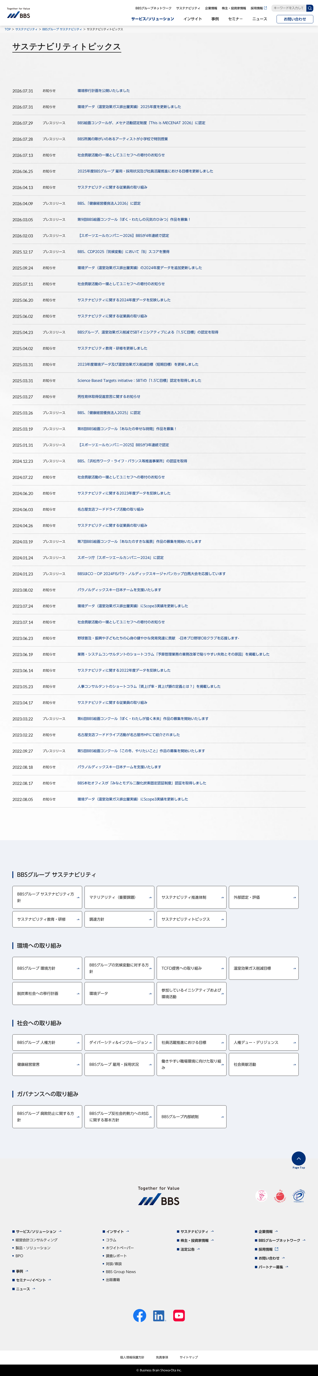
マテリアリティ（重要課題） (113, 897)
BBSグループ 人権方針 (36, 1042)
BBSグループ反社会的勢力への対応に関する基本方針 (119, 1117)
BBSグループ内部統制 (180, 1117)
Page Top (299, 1167)
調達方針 (96, 919)
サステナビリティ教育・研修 (41, 919)
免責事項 (162, 1357)
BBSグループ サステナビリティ (62, 29)
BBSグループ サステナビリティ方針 (45, 897)
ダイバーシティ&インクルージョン (118, 1042)
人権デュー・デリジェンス (256, 1042)
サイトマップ (189, 1357)
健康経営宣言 (28, 1064)
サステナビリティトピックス (186, 919)
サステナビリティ (26, 29)
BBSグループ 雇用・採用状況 (114, 1064)
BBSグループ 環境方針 (36, 968)
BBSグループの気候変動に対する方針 (119, 968)
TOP (8, 29)
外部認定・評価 (247, 897)
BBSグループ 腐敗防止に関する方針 (45, 1117)
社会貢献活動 (245, 1064)
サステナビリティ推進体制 (184, 897)
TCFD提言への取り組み (182, 968)
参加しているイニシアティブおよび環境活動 (191, 993)
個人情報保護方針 (132, 1357)
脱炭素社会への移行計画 (37, 993)
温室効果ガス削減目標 (252, 968)
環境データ (98, 993)
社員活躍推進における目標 (184, 1042)
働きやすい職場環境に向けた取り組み (191, 1064)
